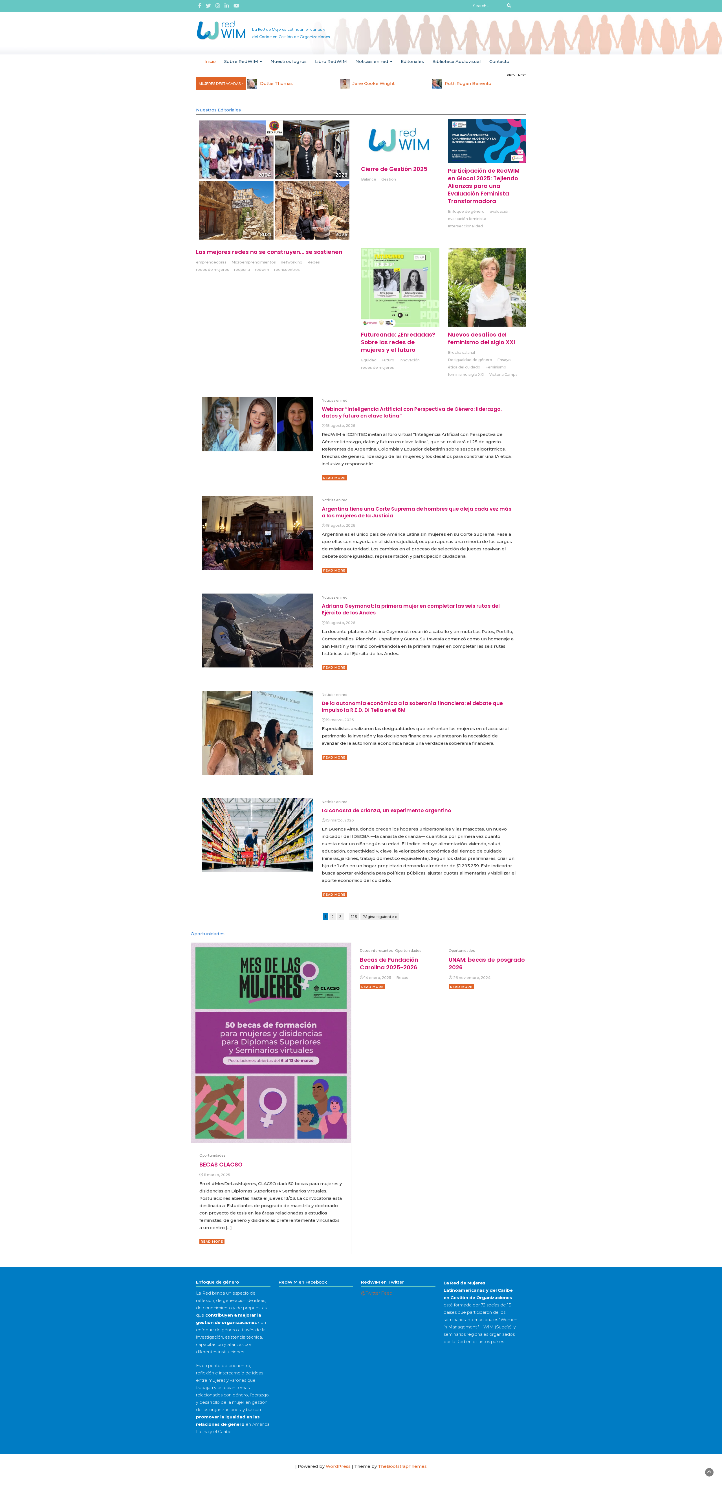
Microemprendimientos (254, 262)
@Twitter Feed (376, 1293)
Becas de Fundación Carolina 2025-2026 (389, 963)
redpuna (242, 269)
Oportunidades (212, 1155)
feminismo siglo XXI (466, 374)
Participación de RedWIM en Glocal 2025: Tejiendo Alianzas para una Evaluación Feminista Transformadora (484, 186)
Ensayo (504, 360)
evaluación (500, 211)
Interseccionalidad (465, 226)
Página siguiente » (379, 916)
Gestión (388, 179)
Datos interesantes (376, 950)
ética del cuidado (464, 367)
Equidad (369, 360)
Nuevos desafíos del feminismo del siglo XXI (481, 338)
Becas (402, 978)
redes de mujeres (212, 269)
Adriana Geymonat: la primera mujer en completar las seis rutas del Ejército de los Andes (411, 609)
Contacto (499, 61)
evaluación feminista (467, 219)
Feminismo (495, 367)
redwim (262, 269)
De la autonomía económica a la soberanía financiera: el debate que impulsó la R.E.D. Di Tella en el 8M (412, 706)
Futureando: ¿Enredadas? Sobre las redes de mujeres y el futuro (398, 342)
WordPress (338, 1466)
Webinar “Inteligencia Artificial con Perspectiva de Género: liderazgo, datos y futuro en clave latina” (412, 412)
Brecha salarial (461, 352)
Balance (368, 179)
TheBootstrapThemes (402, 1466)
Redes (313, 262)
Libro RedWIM (331, 61)
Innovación (409, 360)
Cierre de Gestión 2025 (394, 169)
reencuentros (287, 269)
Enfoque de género (466, 211)
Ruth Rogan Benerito (468, 83)
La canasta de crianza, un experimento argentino (386, 810)
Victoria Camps (503, 374)
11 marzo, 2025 (217, 1175)
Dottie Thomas (276, 83)
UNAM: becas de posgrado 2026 (487, 963)
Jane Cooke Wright (374, 83)
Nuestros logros (288, 61)
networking (291, 262)
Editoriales (412, 61)
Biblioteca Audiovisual (456, 61)
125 (354, 916)
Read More (334, 478)
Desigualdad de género (470, 360)
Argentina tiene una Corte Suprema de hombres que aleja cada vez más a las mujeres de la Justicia (416, 512)
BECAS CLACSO (221, 1164)
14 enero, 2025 (377, 978)
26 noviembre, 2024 (471, 978)
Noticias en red (372, 61)
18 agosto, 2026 (340, 425)
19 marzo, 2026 (340, 720)
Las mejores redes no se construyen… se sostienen (269, 252)
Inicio (210, 61)
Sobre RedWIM (241, 61)
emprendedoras (211, 262)
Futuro (388, 360)
